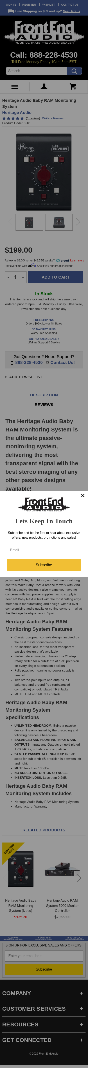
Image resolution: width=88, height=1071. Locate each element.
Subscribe (44, 565)
